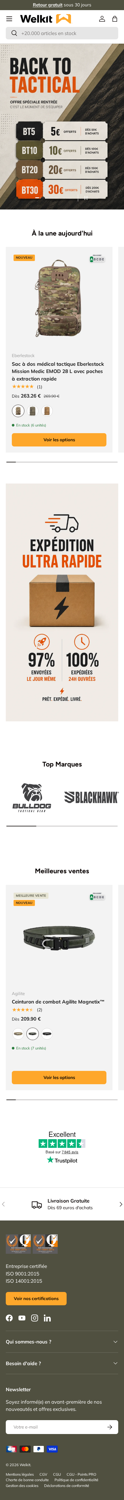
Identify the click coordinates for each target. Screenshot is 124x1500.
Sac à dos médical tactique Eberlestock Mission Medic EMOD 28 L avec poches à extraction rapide (58, 371)
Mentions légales (20, 1474)
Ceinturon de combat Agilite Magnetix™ (58, 1002)
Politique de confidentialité (76, 1479)
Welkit (25, 1464)
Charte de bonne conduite (27, 1479)
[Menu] (9, 18)
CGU (57, 1474)
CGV (43, 1474)
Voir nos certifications (36, 1298)
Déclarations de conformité (66, 1485)
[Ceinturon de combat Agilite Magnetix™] (59, 938)
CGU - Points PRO (81, 1474)
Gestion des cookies (22, 1485)
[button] (114, 18)
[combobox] (62, 33)
